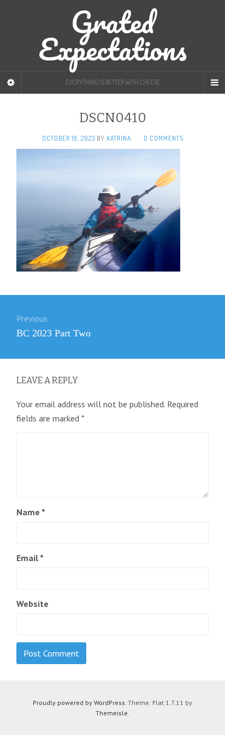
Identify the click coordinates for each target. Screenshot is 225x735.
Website (32, 603)
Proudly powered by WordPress (79, 702)
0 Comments (163, 138)
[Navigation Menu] (214, 82)
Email (30, 557)
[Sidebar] (11, 82)
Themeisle (112, 713)
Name (30, 512)
